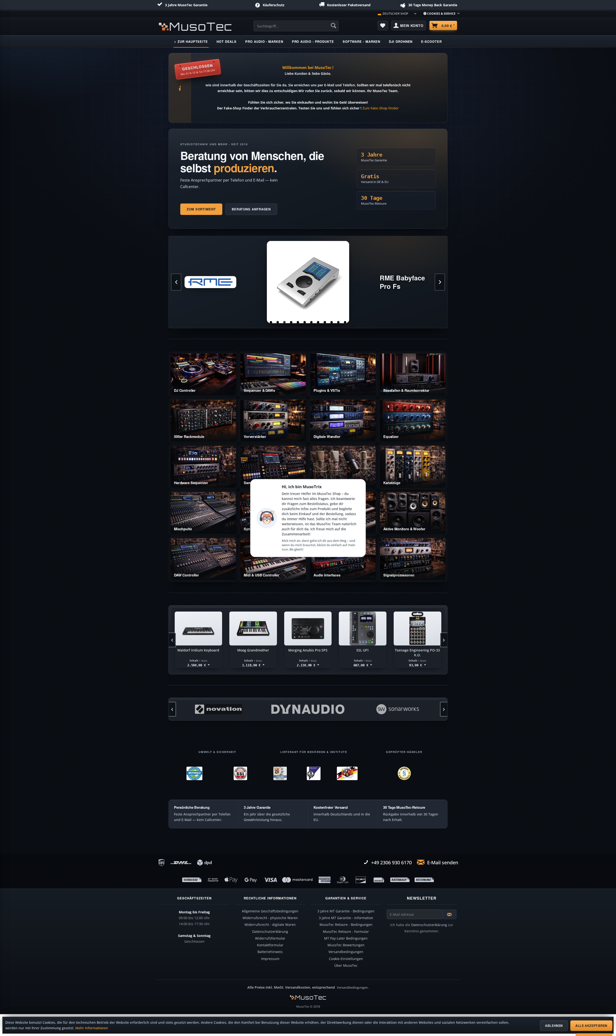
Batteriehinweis (270, 952)
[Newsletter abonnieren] (449, 914)
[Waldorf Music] (308, 709)
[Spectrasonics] (397, 709)
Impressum (270, 959)
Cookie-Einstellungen (346, 959)
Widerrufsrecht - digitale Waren (270, 924)
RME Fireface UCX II (308, 282)
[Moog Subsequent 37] (362, 629)
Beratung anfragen (251, 209)
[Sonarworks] (218, 709)
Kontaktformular (270, 945)
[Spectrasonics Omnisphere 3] (417, 629)
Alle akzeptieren (591, 1025)
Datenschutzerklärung (270, 931)
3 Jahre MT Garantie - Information (346, 918)
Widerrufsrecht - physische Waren (270, 918)
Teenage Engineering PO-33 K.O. (307, 652)
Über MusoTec (346, 965)
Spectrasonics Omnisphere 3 (417, 650)
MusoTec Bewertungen (346, 945)
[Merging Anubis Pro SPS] (198, 629)
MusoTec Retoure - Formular (346, 931)
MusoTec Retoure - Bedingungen (346, 924)
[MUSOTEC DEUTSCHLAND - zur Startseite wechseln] (195, 27)
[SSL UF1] (253, 629)
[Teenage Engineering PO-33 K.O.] (308, 629)
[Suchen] (333, 25)
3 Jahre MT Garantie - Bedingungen (345, 911)
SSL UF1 (253, 650)
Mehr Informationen (91, 1028)
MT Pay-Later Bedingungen (346, 938)
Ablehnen (554, 1025)
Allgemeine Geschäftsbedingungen (270, 911)
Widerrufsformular (270, 938)
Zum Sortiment (201, 209)
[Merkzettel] (383, 25)
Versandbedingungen (345, 952)
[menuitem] (440, 14)
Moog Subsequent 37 (362, 650)
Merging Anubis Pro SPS (198, 650)
